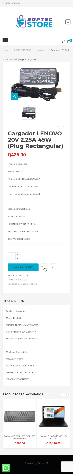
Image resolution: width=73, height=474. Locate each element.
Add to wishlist (44, 267)
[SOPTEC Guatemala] (34, 22)
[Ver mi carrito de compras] (68, 42)
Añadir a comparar (53, 267)
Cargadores (24, 284)
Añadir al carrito (23, 267)
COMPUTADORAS (22, 50)
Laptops (41, 50)
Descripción (13, 301)
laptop (34, 284)
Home (5, 50)
